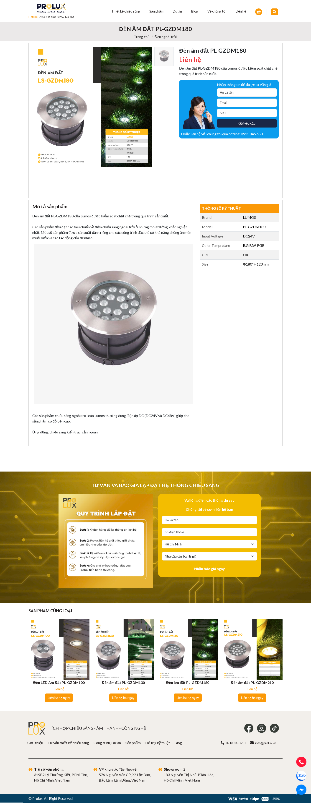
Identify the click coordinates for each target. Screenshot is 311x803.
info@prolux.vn (265, 743)
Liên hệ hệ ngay (59, 698)
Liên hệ (240, 11)
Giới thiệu (35, 742)
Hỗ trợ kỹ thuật (157, 742)
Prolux (37, 798)
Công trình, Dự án (107, 742)
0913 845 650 (47, 16)
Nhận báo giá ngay (209, 568)
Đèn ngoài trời (166, 36)
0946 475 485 (65, 16)
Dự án (177, 11)
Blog (194, 11)
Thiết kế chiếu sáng (125, 11)
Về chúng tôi (216, 11)
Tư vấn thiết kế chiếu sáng (68, 742)
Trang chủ (142, 36)
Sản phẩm (156, 11)
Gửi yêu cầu (246, 123)
